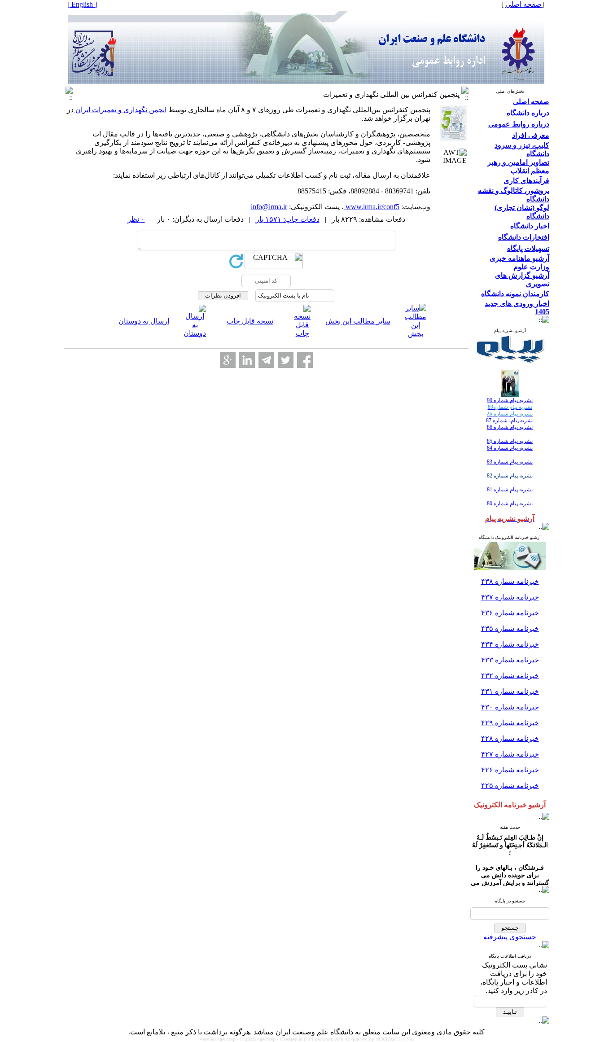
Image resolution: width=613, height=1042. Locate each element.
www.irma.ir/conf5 (371, 206)
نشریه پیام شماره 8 (510, 441)
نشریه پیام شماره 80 (510, 503)
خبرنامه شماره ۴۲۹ (510, 723)
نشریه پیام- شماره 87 (510, 420)
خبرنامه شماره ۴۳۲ (510, 675)
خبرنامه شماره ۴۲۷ (510, 754)
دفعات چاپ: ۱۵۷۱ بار (288, 219)
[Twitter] (285, 360)
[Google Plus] (228, 360)
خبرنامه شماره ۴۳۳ (510, 660)
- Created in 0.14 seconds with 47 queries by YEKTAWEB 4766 (345, 1039)
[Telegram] (266, 360)
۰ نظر (136, 219)
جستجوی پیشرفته (509, 937)
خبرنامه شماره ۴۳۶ (510, 613)
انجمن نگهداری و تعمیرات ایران (120, 110)
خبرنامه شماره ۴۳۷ (510, 597)
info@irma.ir (269, 206)
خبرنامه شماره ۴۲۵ (510, 785)
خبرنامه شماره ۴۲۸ (510, 738)
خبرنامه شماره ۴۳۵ (510, 628)
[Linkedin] (247, 360)
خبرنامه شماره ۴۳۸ (510, 581)
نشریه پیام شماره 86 (510, 427)
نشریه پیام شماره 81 (510, 489)
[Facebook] (305, 360)
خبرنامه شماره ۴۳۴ (510, 644)
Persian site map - (219, 1039)
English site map (258, 1039)
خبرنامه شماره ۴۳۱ (510, 691)
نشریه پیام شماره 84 (510, 448)
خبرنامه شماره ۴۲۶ (510, 770)
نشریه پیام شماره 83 (510, 462)
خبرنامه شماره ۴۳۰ (510, 707)
